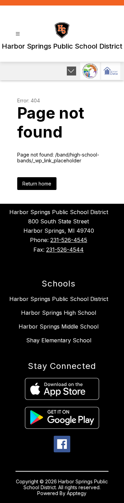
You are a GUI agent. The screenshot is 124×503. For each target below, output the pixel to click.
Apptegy (76, 493)
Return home (36, 184)
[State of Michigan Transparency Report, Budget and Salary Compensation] (90, 71)
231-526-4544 (65, 249)
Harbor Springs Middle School (59, 326)
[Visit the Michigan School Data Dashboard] (110, 71)
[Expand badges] (71, 71)
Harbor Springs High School (58, 312)
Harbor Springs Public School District (58, 298)
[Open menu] (18, 34)
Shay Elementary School (58, 340)
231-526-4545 (68, 240)
